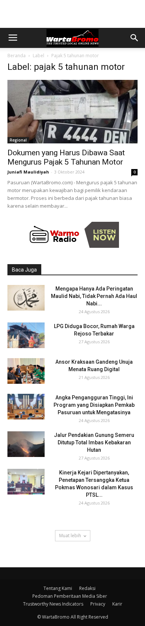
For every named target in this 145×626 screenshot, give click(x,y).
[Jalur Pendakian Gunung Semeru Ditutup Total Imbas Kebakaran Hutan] (26, 444)
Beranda (16, 55)
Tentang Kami (58, 588)
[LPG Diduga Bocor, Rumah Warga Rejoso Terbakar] (26, 335)
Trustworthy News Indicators (53, 604)
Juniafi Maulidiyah (28, 172)
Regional (18, 140)
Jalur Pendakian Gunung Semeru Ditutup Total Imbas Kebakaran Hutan (94, 442)
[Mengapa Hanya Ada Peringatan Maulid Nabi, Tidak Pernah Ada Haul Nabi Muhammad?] (26, 298)
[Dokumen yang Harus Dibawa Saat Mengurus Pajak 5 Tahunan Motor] (72, 111)
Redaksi (87, 588)
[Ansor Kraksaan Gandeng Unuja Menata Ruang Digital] (26, 371)
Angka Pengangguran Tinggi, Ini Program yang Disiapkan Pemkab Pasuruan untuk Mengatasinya (94, 405)
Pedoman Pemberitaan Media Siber (69, 596)
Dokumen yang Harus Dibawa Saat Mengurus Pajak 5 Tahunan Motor (66, 157)
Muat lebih (70, 535)
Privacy (97, 604)
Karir (117, 604)
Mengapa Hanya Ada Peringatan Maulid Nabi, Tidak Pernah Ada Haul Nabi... (94, 296)
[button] (134, 38)
